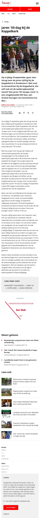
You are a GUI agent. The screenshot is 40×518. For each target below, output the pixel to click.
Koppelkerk (12, 288)
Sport (14, 13)
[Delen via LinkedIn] (20, 112)
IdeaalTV (4, 472)
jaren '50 (30, 285)
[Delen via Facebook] (24, 112)
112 (8, 13)
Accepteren (10, 507)
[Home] (10, 3)
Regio (30, 9)
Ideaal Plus (4, 469)
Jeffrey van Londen (8, 105)
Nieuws (10, 9)
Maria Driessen (26, 288)
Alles (2, 13)
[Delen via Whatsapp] (33, 112)
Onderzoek (22, 13)
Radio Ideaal (5, 466)
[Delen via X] (28, 112)
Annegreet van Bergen (14, 285)
